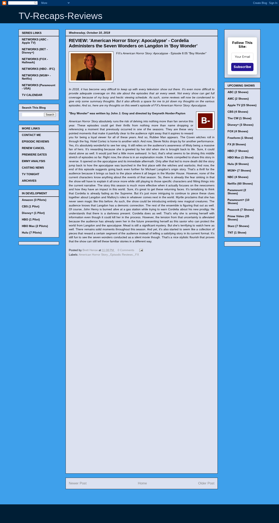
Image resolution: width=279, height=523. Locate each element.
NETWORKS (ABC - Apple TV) (35, 41)
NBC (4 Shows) (238, 177)
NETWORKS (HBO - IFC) (38, 68)
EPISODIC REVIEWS (35, 141)
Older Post (206, 483)
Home (142, 483)
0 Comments (126, 250)
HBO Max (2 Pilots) (35, 226)
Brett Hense (91, 250)
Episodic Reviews (122, 254)
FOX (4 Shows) (238, 131)
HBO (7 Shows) (238, 150)
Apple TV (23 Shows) (242, 105)
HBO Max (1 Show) (240, 157)
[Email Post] (140, 250)
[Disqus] (141, 314)
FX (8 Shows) (237, 144)
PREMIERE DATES (34, 154)
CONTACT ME (31, 135)
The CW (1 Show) (239, 118)
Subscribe (242, 67)
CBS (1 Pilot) (30, 206)
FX (137, 254)
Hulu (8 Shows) (238, 164)
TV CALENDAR (32, 95)
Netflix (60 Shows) (240, 183)
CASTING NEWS (33, 167)
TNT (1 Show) (237, 232)
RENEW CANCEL (33, 148)
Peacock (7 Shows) (241, 209)
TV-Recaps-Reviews (61, 16)
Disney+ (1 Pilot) (33, 213)
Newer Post (78, 483)
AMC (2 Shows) (238, 98)
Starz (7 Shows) (238, 226)
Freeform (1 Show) (240, 137)
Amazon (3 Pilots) (34, 199)
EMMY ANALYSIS (33, 161)
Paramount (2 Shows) (237, 191)
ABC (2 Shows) (238, 92)
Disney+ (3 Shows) (240, 124)
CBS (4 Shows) (238, 111)
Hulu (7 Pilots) (32, 232)
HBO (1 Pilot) (31, 219)
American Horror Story (94, 254)
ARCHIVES (29, 180)
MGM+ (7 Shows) (239, 170)
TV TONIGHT (30, 174)
